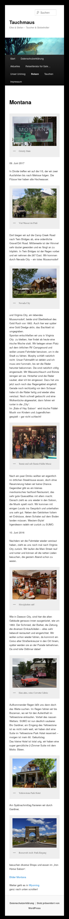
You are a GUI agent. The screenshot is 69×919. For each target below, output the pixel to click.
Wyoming (34, 885)
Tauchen (48, 73)
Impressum (16, 81)
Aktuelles (15, 66)
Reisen (35, 74)
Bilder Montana (17, 877)
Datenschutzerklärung (32, 58)
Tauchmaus (21, 22)
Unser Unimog (17, 73)
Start (12, 58)
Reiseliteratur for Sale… (37, 66)
